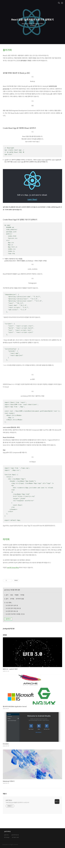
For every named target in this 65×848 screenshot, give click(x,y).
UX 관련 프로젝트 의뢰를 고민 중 (15, 614)
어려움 (22, 595)
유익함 (17, 599)
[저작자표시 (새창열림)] (20, 580)
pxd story (9, 800)
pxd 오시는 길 (15, 835)
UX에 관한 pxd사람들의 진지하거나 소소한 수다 (17, 802)
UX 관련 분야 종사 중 (12, 611)
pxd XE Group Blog (13, 567)
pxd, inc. (6, 835)
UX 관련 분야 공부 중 (12, 605)
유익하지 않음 (20, 599)
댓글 (5, 794)
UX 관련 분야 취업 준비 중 (13, 608)
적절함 (19, 595)
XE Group (6, 837)
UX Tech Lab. (15, 837)
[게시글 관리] (10, 580)
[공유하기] (8, 580)
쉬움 (17, 595)
